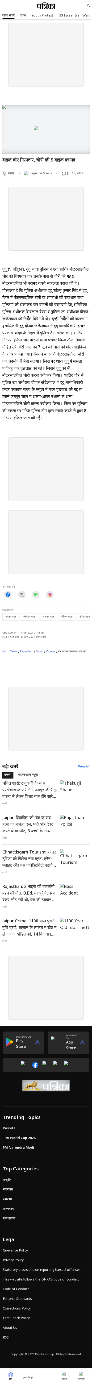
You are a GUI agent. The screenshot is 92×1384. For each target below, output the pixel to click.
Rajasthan (26, 652)
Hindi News (9, 652)
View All (84, 767)
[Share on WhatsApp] (35, 594)
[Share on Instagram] (49, 594)
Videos (50, 652)
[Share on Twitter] (21, 594)
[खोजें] (88, 5)
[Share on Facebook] (7, 594)
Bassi (39, 652)
